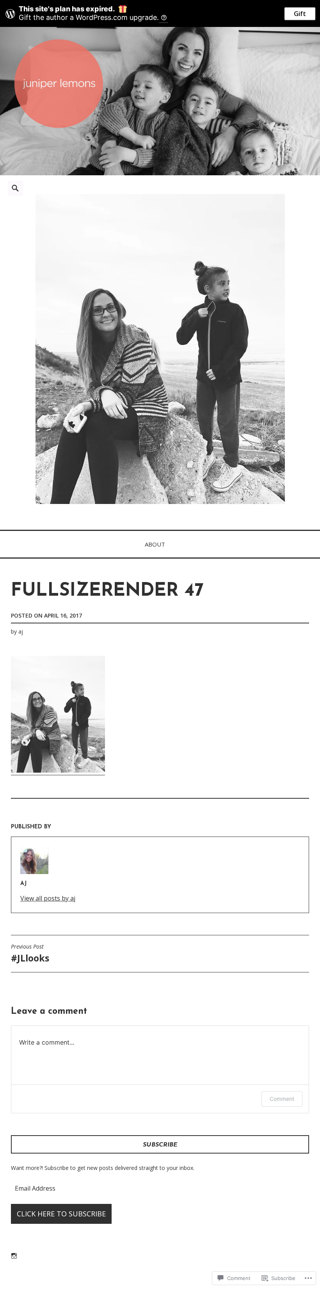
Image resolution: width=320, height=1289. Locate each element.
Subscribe (160, 1145)
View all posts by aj (47, 898)
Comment (282, 1098)
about (155, 544)
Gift (300, 13)
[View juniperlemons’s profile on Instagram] (14, 1256)
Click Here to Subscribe (61, 1213)
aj (20, 631)
